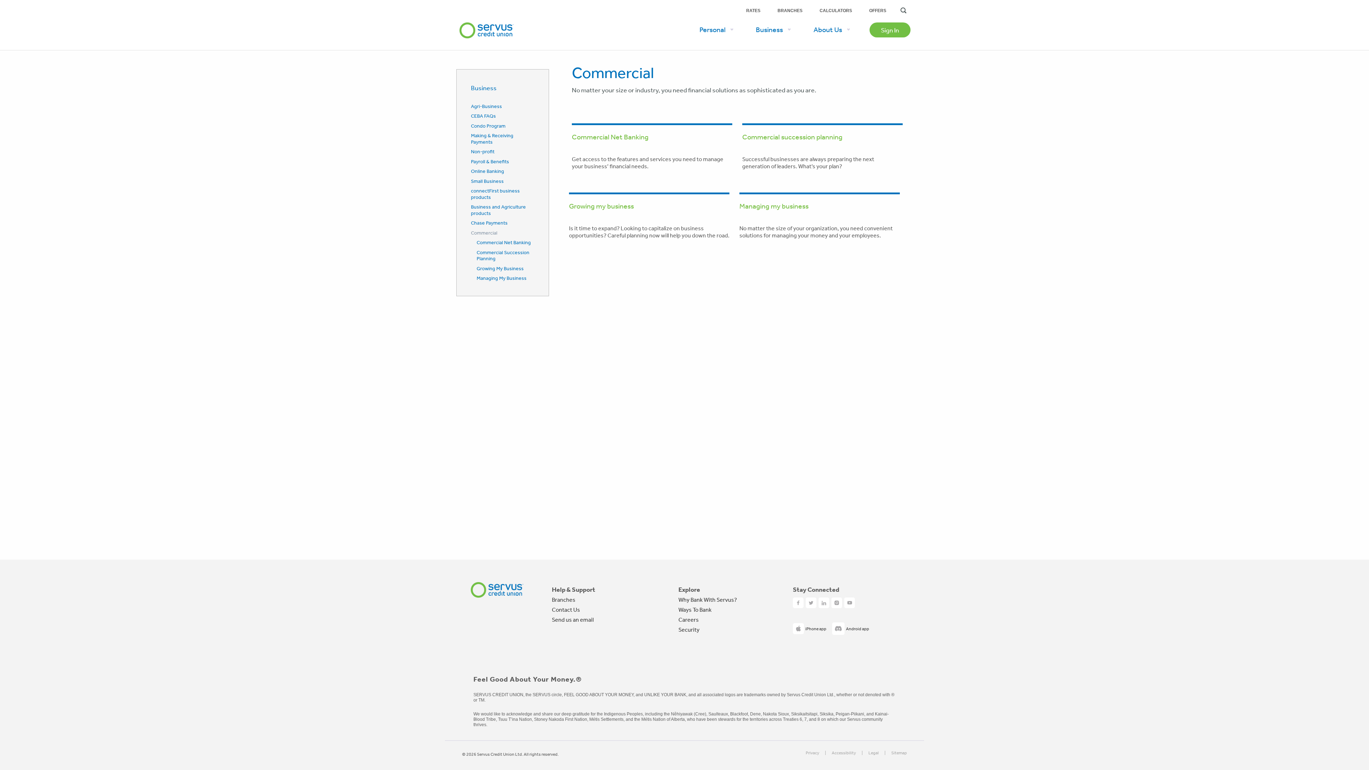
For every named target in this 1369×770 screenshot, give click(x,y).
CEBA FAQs (483, 116)
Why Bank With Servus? (707, 599)
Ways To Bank (695, 609)
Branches (790, 11)
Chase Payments (489, 223)
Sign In (890, 30)
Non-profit (482, 151)
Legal (873, 753)
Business (484, 88)
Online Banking (487, 171)
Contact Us (566, 609)
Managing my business (774, 206)
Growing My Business (500, 268)
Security (688, 629)
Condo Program (488, 126)
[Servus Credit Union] (486, 19)
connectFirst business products (495, 194)
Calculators (836, 11)
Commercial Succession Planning (503, 255)
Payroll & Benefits (490, 161)
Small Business (487, 181)
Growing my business (601, 206)
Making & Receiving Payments (492, 138)
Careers (688, 619)
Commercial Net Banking (504, 242)
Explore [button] (689, 589)
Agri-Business (486, 106)
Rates (753, 11)
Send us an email (573, 619)
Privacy (812, 753)
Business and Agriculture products (498, 210)
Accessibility (844, 753)
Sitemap (899, 753)
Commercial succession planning (792, 137)
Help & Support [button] (573, 589)
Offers (877, 11)
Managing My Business (502, 278)
